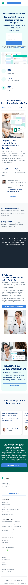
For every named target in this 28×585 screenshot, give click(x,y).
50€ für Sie (4, 550)
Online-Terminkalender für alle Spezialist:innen (12, 533)
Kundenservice (5, 540)
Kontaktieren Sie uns (14, 493)
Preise (3, 545)
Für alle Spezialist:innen (7, 511)
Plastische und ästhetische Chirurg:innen (11, 509)
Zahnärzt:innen (5, 502)
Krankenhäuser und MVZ (7, 514)
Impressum (4, 564)
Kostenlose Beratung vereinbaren (14, 306)
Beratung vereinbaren (14, 3)
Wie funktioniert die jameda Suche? (9, 571)
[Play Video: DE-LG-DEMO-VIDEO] (14, 255)
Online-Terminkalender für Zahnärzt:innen (11, 521)
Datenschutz (4, 567)
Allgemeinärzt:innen (6, 504)
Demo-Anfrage (5, 542)
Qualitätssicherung (6, 559)
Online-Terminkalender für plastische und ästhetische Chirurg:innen (13, 529)
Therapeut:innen (5, 507)
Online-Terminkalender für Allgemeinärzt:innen (12, 524)
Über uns (4, 557)
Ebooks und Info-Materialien (8, 547)
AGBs (10, 47)
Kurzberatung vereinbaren (14, 465)
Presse (3, 562)
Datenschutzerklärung (19, 47)
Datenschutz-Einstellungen (8, 569)
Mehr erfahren (14, 196)
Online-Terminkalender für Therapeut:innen (11, 526)
